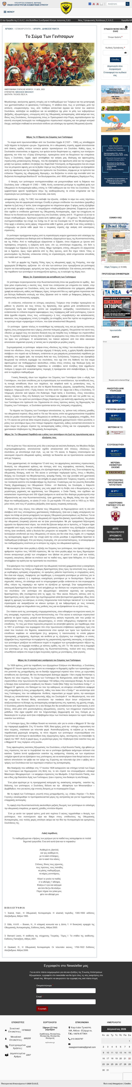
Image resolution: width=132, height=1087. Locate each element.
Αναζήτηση (127, 4)
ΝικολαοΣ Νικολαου (24, 92)
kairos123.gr (124, 380)
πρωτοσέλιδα (115, 330)
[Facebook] (89, 4)
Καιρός (111, 380)
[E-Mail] (101, 4)
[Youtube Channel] (97, 4)
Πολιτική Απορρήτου (113, 1083)
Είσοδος (115, 60)
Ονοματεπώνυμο (44, 985)
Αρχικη (9, 29)
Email (39, 997)
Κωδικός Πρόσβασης (114, 48)
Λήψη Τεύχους (111, 267)
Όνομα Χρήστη (114, 37)
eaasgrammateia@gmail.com (82, 1047)
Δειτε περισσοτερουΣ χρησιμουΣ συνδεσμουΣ (115, 534)
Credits (127, 1083)
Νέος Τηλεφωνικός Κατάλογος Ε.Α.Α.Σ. (83, 20)
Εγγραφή (42, 1009)
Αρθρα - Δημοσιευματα (46, 29)
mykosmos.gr (50, 1042)
